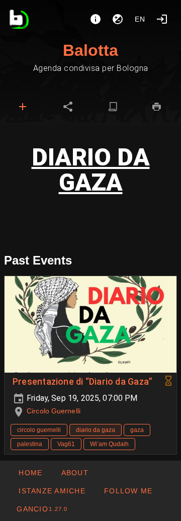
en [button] (140, 19)
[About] (95, 19)
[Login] (162, 19)
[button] (52, 491)
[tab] (22, 107)
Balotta (90, 50)
